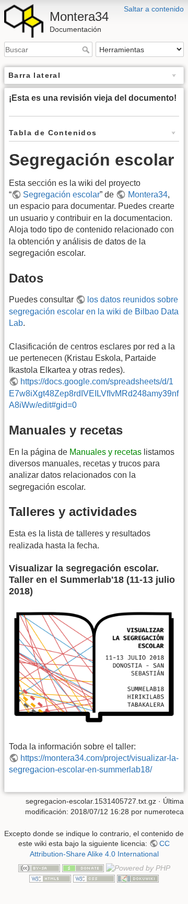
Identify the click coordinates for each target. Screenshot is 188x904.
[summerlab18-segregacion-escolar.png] (94, 666)
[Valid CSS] (94, 878)
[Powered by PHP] (138, 867)
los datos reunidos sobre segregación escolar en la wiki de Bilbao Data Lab (94, 311)
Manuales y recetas (105, 452)
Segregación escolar (61, 194)
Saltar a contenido (154, 9)
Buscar (87, 49)
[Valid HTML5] (50, 878)
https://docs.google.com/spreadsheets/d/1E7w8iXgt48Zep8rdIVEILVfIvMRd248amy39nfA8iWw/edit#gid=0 (94, 393)
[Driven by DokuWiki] (138, 878)
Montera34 (147, 194)
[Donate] (83, 867)
